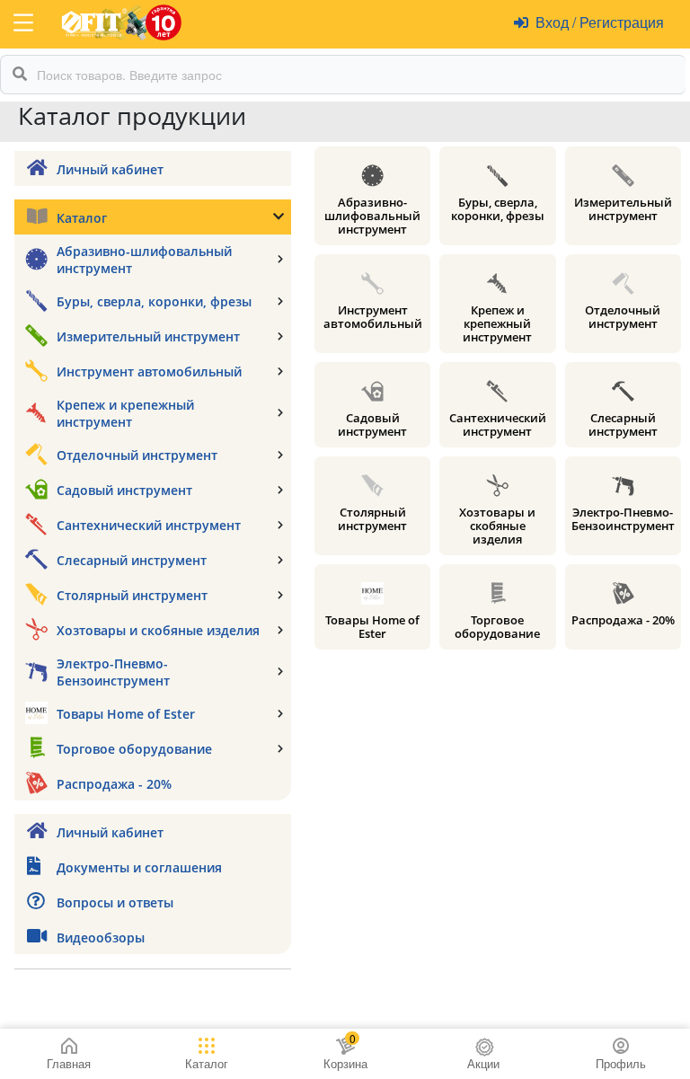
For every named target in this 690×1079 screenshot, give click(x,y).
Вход (553, 22)
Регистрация (620, 22)
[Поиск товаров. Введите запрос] (20, 74)
